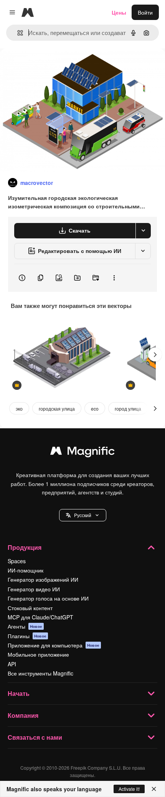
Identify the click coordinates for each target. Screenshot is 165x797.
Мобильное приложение (38, 654)
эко (19, 408)
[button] (82, 515)
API (12, 664)
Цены (119, 12)
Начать (19, 693)
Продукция (24, 547)
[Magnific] (82, 452)
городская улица (57, 408)
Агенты (25, 626)
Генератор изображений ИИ (43, 579)
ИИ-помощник (25, 570)
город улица (128, 408)
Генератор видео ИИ (34, 589)
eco (95, 408)
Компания (23, 715)
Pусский (82, 515)
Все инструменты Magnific (40, 673)
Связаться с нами (35, 737)
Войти (145, 12)
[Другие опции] (114, 278)
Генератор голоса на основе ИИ (48, 598)
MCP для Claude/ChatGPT (40, 617)
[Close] (153, 789)
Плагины (27, 636)
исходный (51, 66)
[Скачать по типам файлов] (143, 230)
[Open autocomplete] (17, 33)
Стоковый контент (30, 608)
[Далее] (155, 354)
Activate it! (129, 788)
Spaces (17, 561)
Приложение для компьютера (53, 645)
